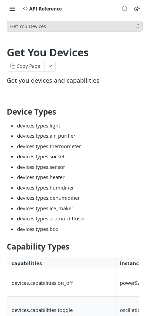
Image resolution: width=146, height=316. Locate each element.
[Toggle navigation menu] (12, 8)
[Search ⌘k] (124, 8)
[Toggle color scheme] (137, 8)
